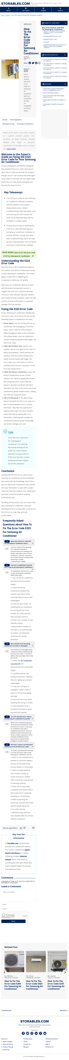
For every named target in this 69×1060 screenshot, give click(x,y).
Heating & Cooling (8, 124)
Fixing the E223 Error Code (50, 39)
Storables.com (12, 843)
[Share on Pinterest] (36, 63)
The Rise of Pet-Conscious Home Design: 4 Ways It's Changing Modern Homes (53, 89)
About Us (4, 1039)
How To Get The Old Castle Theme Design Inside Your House (53, 96)
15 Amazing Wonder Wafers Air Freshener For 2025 (54, 100)
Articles (7, 15)
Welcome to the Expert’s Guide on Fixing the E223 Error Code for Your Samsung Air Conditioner (54, 32)
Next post (63, 1010)
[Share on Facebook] (30, 63)
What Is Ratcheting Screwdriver (51, 93)
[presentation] (4, 972)
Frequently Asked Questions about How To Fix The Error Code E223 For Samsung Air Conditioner (54, 46)
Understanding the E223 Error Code (52, 36)
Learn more (11, 149)
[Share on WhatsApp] (39, 63)
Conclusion (46, 42)
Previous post (6, 1010)
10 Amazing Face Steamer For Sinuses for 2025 (53, 105)
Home (2, 15)
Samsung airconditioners (25, 124)
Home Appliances (15, 120)
